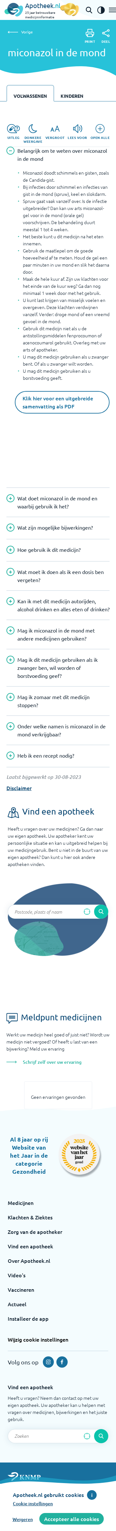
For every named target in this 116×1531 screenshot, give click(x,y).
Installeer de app (28, 1318)
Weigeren (23, 1519)
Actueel (17, 1304)
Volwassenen (30, 96)
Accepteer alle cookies (71, 1518)
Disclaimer (19, 787)
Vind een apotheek (30, 1246)
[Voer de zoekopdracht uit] (101, 912)
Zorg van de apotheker (35, 1231)
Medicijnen (21, 1202)
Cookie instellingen (33, 1503)
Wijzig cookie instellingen (38, 1339)
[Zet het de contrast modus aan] (101, 10)
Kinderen (72, 96)
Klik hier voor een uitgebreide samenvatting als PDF (58, 402)
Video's (16, 1275)
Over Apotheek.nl (29, 1260)
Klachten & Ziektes (30, 1217)
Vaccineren (21, 1289)
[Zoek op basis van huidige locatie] (87, 912)
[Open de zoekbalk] (89, 10)
